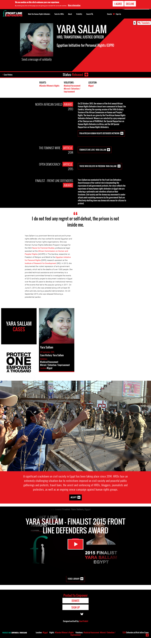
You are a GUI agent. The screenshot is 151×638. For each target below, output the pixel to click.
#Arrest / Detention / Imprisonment (72, 90)
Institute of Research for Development (41, 263)
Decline (130, 4)
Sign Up (118, 14)
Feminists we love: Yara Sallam (92, 149)
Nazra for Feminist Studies (43, 248)
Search (88, 14)
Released (77, 74)
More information (74, 5)
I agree (118, 4)
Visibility (79, 14)
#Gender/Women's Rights (49, 85)
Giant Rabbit (83, 621)
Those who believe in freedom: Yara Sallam (98, 166)
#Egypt (91, 85)
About (70, 14)
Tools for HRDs (59, 14)
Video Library (74, 578)
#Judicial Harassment (72, 85)
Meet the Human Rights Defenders (39, 14)
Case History (8, 74)
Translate (145, 22)
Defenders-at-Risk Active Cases (135, 632)
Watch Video (75, 544)
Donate (109, 14)
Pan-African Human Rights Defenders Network (99, 133)
